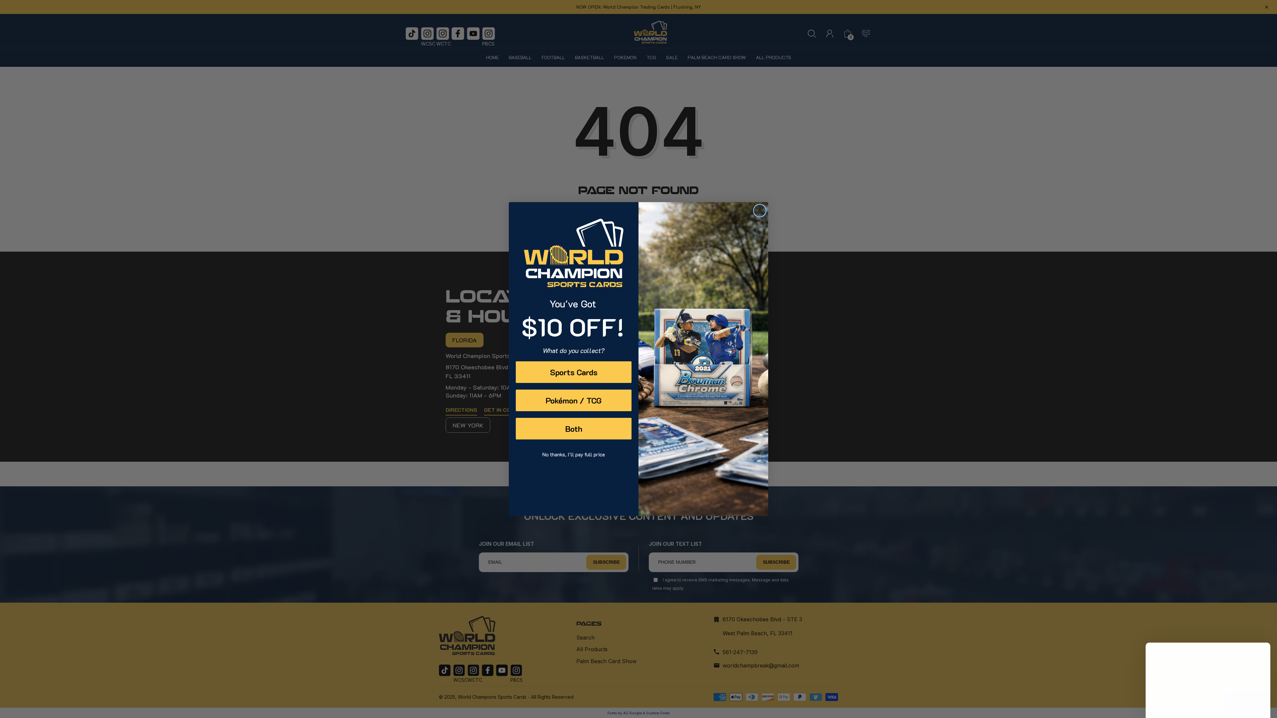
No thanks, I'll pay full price (573, 454)
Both (573, 428)
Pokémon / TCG (574, 400)
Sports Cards (574, 372)
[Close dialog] (760, 210)
